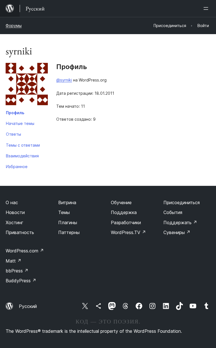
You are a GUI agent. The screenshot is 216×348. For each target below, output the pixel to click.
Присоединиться (181, 202)
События (172, 212)
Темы (64, 212)
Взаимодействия (22, 155)
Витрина (67, 202)
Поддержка (124, 212)
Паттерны (69, 232)
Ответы (13, 134)
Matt (13, 261)
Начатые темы (20, 123)
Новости (15, 212)
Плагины (67, 222)
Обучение (121, 202)
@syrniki (64, 80)
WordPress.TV (128, 232)
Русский (28, 306)
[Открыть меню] (207, 8)
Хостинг (14, 222)
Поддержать (180, 222)
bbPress (17, 271)
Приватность (20, 232)
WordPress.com (25, 251)
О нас (12, 202)
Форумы (14, 25)
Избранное (17, 166)
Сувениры (176, 232)
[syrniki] (27, 85)
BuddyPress (21, 280)
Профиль (15, 112)
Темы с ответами (23, 145)
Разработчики (126, 222)
